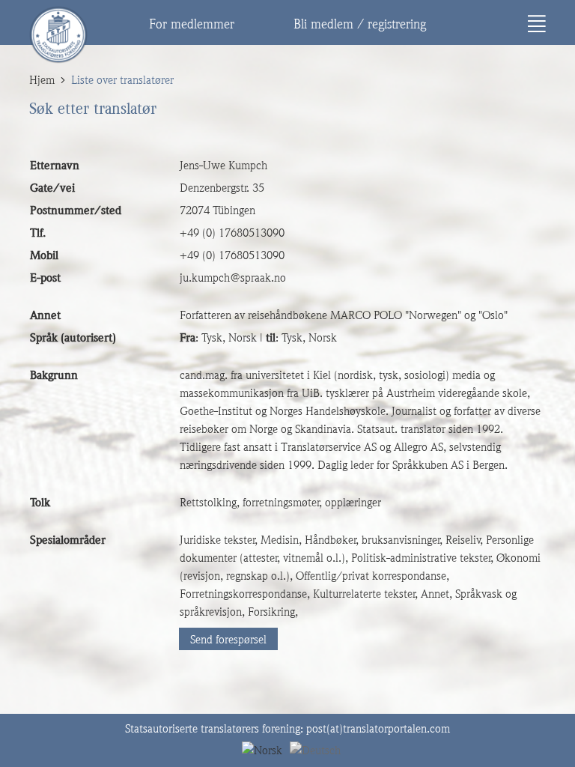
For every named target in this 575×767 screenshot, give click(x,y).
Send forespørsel (228, 639)
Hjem (42, 80)
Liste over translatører (122, 80)
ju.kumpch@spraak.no (233, 277)
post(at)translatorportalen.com (378, 728)
